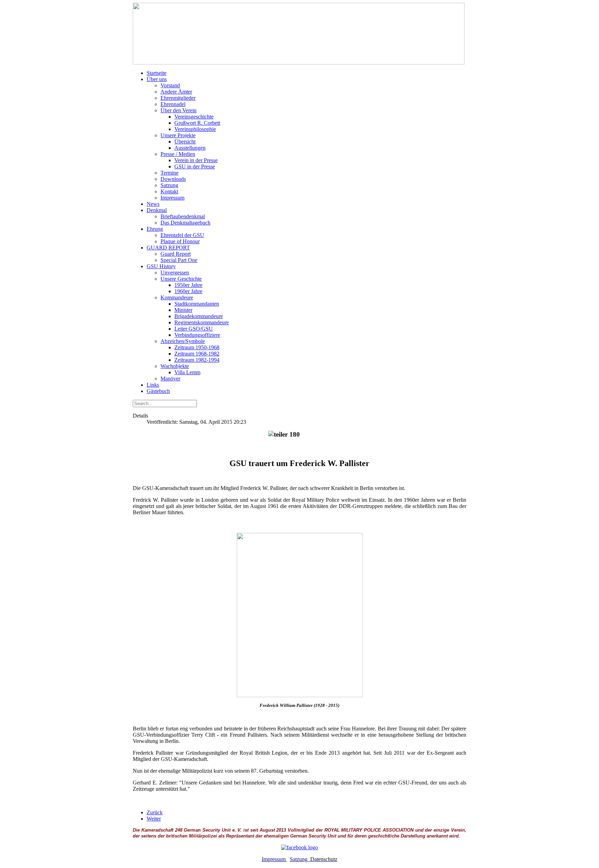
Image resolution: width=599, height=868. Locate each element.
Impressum (274, 859)
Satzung (298, 859)
